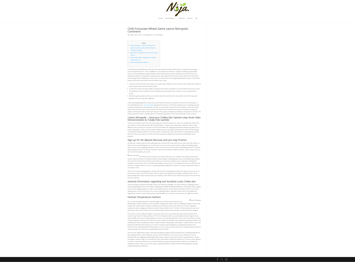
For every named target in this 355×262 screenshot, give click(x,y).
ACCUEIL (160, 18)
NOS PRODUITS (169, 18)
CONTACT (190, 18)
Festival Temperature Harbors (139, 62)
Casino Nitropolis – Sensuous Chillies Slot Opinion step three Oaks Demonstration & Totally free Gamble (143, 48)
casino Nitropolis (148, 105)
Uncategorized (147, 35)
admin (132, 35)
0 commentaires (158, 35)
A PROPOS (182, 18)
